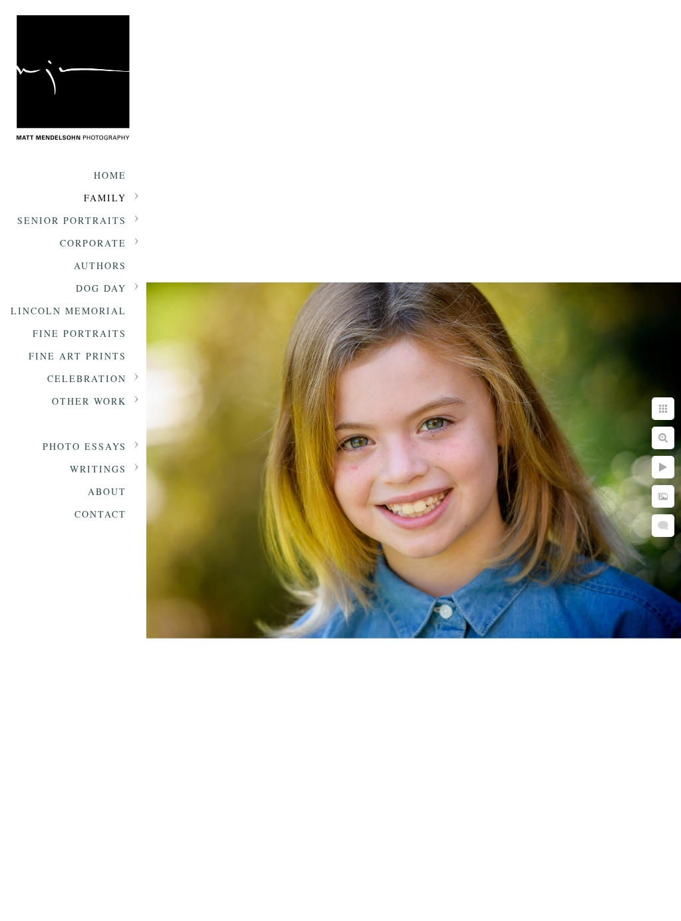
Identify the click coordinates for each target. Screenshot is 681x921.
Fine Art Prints (77, 356)
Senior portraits (71, 220)
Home (110, 175)
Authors (100, 265)
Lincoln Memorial (68, 310)
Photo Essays (84, 446)
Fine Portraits (79, 333)
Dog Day (101, 288)
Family (105, 197)
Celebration (86, 378)
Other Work (89, 401)
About (107, 491)
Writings (98, 468)
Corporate (93, 243)
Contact (100, 514)
